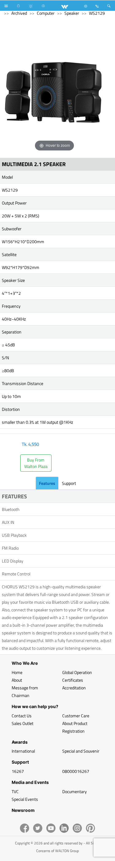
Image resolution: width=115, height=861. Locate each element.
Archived (19, 13)
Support (69, 483)
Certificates (72, 680)
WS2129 (97, 13)
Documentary (74, 791)
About (17, 680)
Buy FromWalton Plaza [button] (36, 463)
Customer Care (75, 715)
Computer (46, 13)
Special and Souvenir (80, 751)
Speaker (71, 13)
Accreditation (74, 687)
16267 (18, 771)
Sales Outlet (22, 723)
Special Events (25, 799)
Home (17, 672)
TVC (15, 791)
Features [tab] (47, 483)
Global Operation (77, 672)
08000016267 (75, 771)
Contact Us (22, 715)
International (23, 751)
